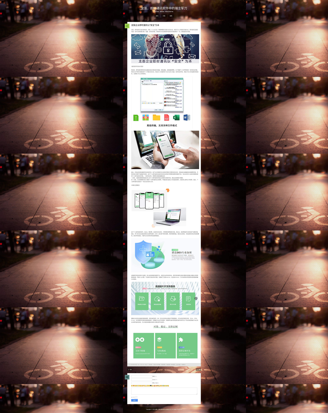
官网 (171, 16)
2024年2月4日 (134, 364)
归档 (164, 16)
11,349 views (142, 364)
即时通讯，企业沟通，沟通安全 (178, 364)
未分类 (150, 364)
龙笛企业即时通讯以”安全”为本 (145, 25)
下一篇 (198, 369)
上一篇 (130, 369)
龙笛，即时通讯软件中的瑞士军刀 (164, 8)
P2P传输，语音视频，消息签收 (163, 364)
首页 (157, 16)
